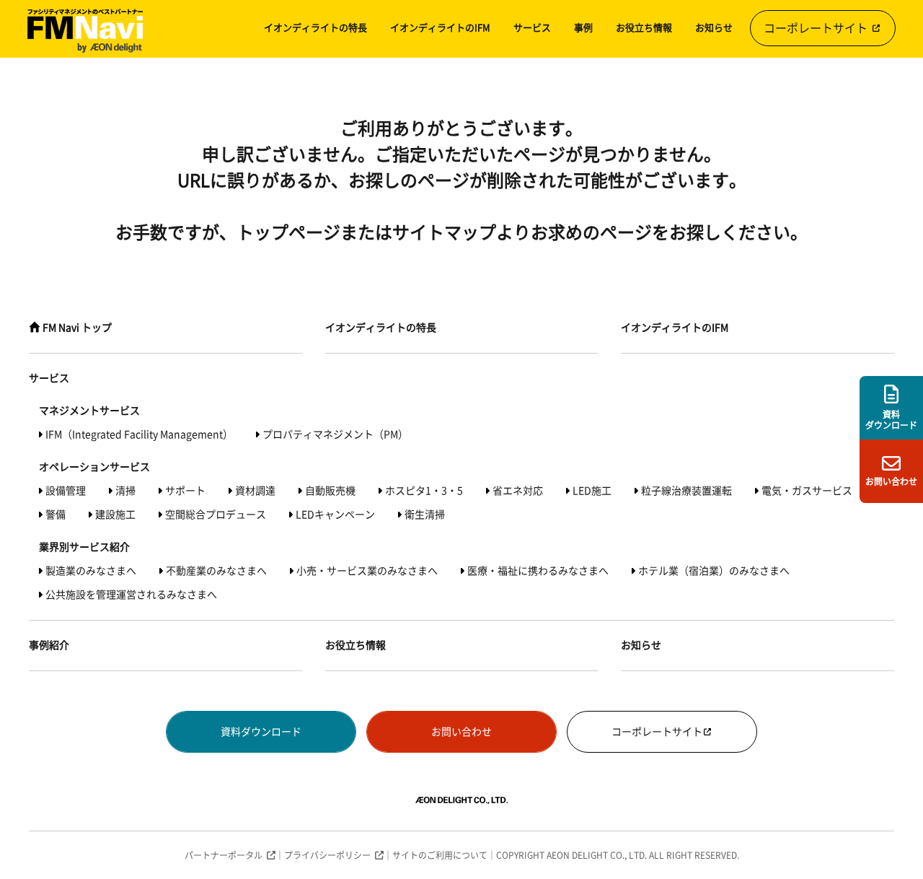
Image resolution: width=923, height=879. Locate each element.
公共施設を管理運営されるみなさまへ (131, 595)
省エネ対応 (518, 491)
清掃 (125, 491)
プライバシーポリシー (327, 855)
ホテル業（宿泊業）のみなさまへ (714, 571)
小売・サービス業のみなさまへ (367, 571)
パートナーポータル (223, 855)
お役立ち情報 (644, 27)
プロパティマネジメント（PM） (335, 434)
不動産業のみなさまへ (216, 571)
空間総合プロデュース (215, 515)
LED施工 (592, 491)
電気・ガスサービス (806, 491)
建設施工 (115, 515)
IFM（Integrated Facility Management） (139, 434)
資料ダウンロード (261, 732)
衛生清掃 (425, 515)
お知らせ (714, 27)
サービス (532, 27)
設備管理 (65, 491)
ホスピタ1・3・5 (424, 491)
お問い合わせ (461, 732)
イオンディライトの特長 (315, 27)
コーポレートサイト (817, 28)
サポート (185, 491)
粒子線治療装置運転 (686, 491)
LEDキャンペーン (335, 515)
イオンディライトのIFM (440, 27)
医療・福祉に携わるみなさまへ (538, 571)
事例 (583, 27)
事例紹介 (49, 645)
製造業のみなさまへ (90, 571)
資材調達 (255, 491)
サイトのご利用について (439, 855)
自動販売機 (330, 491)
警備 (55, 515)
